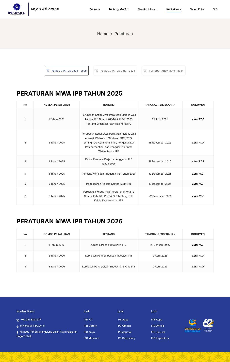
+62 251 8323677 (31, 319)
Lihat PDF (198, 119)
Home (102, 33)
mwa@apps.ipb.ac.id (32, 325)
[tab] (67, 71)
